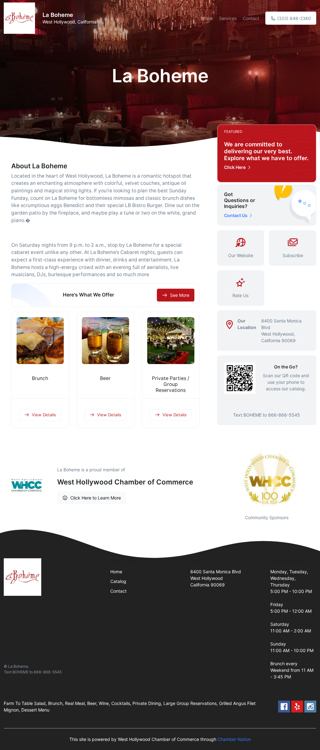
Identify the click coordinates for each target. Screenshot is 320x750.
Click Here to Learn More (95, 497)
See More (179, 295)
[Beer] (105, 340)
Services (228, 18)
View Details (44, 414)
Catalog (118, 581)
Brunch (40, 378)
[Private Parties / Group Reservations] (170, 340)
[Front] (21, 18)
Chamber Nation (234, 739)
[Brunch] (40, 340)
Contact (251, 18)
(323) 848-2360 (293, 18)
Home (207, 18)
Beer (105, 378)
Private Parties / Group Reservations (170, 384)
